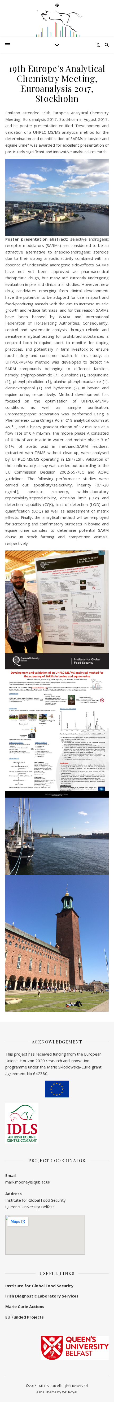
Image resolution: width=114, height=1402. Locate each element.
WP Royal (69, 1392)
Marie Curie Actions (24, 1306)
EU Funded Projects (24, 1317)
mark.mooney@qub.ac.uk (27, 1182)
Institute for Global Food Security (39, 1285)
